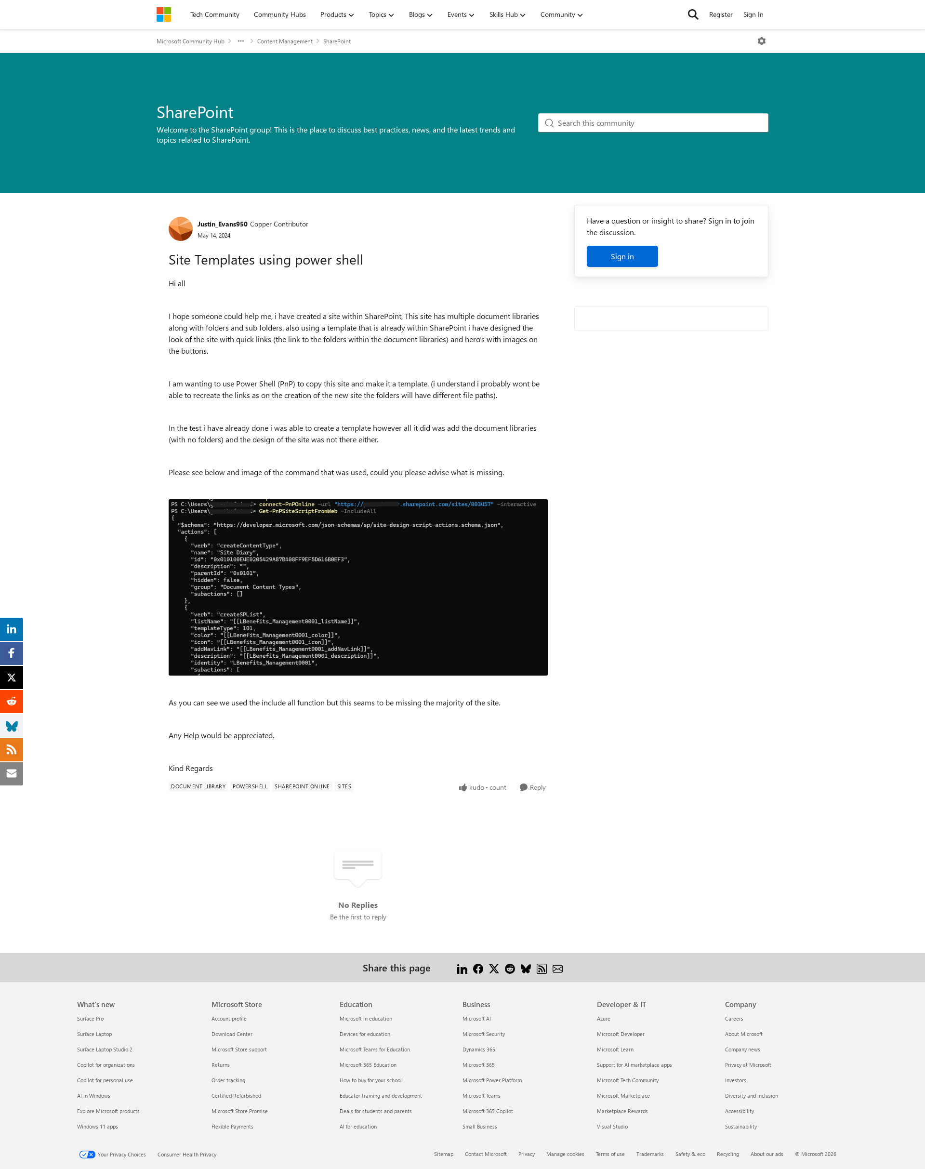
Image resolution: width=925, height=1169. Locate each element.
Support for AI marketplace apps (634, 1064)
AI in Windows (93, 1095)
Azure (603, 1018)
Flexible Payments (232, 1126)
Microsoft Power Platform (492, 1080)
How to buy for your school (371, 1080)
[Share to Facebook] (478, 967)
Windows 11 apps (97, 1126)
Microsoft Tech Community (628, 1080)
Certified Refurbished (236, 1095)
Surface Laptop (94, 1033)
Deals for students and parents (376, 1111)
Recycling (728, 1153)
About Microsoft (744, 1033)
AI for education (358, 1126)
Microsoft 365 (478, 1064)
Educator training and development (381, 1095)
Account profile (229, 1018)
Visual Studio (612, 1126)
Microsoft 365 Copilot (487, 1111)
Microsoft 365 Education (368, 1064)
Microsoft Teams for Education (375, 1049)
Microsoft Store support (239, 1049)
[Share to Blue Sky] (526, 967)
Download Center (231, 1033)
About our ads (767, 1153)
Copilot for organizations (106, 1064)
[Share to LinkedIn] (462, 967)
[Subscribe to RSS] (542, 967)
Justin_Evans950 (223, 223)
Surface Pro (90, 1018)
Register (721, 14)
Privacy (526, 1153)
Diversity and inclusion (751, 1095)
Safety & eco (690, 1153)
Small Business (479, 1126)
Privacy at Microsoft (748, 1064)
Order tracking (228, 1080)
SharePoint (337, 41)
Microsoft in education (366, 1018)
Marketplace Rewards (622, 1111)
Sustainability (741, 1126)
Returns (220, 1064)
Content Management (285, 41)
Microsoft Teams (481, 1095)
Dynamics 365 (478, 1049)
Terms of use (610, 1153)
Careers (734, 1018)
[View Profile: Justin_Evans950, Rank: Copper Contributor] (181, 229)
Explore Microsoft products (108, 1111)
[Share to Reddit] (510, 967)
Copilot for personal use (105, 1080)
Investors (735, 1080)
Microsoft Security (483, 1033)
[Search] (693, 14)
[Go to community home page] (164, 14)
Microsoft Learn (615, 1049)
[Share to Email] (558, 967)
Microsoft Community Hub (191, 41)
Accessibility (739, 1111)
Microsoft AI (476, 1018)
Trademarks (650, 1153)
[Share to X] (494, 967)
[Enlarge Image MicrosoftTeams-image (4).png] (358, 587)
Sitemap (443, 1153)
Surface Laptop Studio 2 (104, 1049)
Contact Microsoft (486, 1153)
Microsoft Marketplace (623, 1095)
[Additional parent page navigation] (241, 41)
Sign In (753, 14)
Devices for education (365, 1033)
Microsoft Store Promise (239, 1111)
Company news (742, 1049)
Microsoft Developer (621, 1033)
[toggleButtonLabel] (761, 41)
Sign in (622, 256)
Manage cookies (565, 1153)
